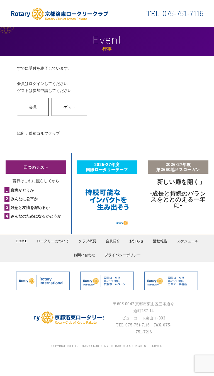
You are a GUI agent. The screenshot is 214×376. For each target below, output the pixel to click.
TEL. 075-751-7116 (175, 13)
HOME (21, 240)
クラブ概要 (87, 240)
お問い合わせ (84, 254)
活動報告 (160, 240)
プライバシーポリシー (122, 254)
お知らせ (136, 240)
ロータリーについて (53, 240)
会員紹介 (113, 240)
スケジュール (187, 240)
